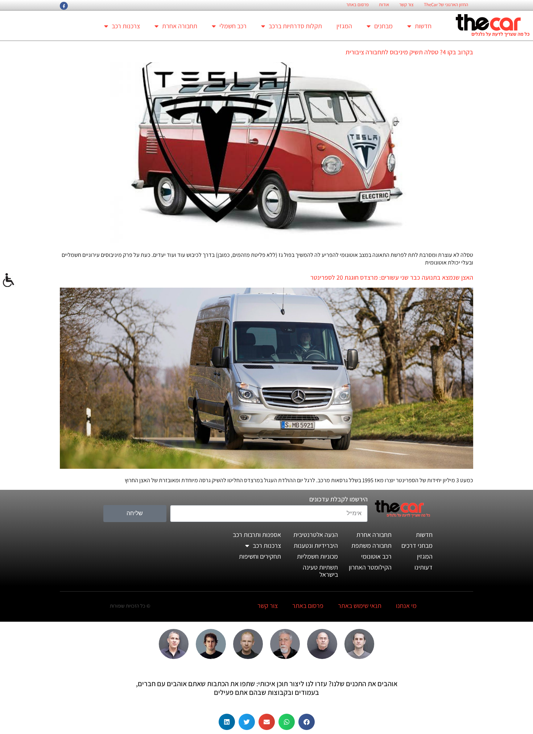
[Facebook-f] (64, 6)
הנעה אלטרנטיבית (315, 534)
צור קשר (406, 5)
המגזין (344, 26)
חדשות (423, 26)
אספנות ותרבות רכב (257, 534)
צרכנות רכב (126, 26)
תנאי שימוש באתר (359, 605)
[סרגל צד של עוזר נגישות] (8, 280)
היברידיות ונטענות (316, 545)
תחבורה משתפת (371, 545)
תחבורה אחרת (179, 26)
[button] (306, 722)
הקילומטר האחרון (370, 567)
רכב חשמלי (233, 26)
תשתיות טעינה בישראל (320, 571)
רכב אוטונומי (376, 556)
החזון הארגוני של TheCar (446, 5)
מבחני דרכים (417, 545)
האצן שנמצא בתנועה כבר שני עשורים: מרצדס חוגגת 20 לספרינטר (391, 277)
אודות (384, 5)
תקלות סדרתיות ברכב (295, 26)
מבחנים (383, 26)
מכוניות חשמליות (317, 556)
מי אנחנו (406, 605)
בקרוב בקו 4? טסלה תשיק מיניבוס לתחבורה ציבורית (409, 52)
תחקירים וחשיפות (260, 556)
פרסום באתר (357, 5)
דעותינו (423, 567)
